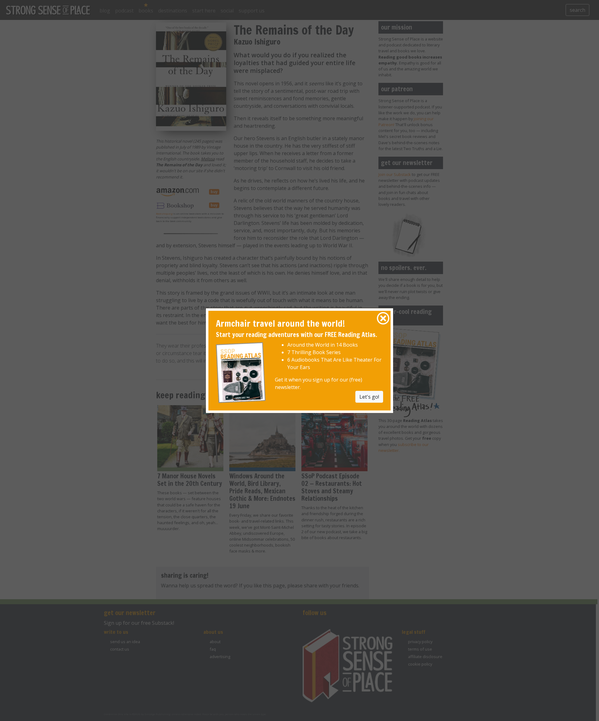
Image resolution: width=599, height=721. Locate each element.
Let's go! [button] (369, 396)
